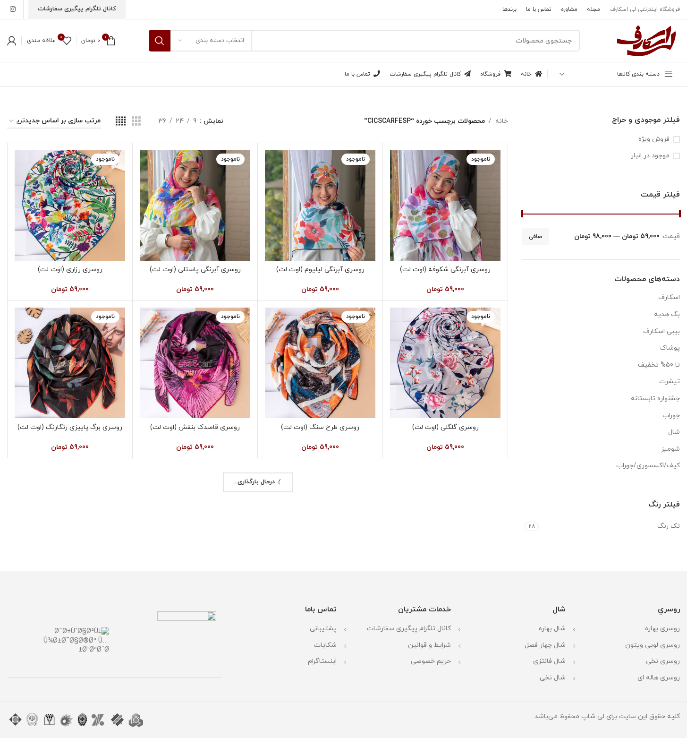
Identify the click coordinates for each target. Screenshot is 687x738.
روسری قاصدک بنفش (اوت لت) (195, 427)
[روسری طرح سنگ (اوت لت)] (320, 363)
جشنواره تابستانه (655, 398)
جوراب (671, 415)
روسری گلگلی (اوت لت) (445, 427)
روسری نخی (663, 661)
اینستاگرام (322, 661)
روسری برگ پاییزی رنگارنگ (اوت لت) (69, 427)
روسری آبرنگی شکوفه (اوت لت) (445, 269)
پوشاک (670, 347)
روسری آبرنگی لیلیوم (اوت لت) (320, 269)
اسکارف (669, 297)
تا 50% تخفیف (659, 364)
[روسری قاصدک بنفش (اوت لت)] (195, 363)
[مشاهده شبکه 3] (136, 121)
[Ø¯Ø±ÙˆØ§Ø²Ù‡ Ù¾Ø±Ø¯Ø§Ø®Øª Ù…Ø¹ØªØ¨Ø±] (61, 640)
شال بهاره (552, 628)
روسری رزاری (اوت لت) (70, 269)
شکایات (325, 645)
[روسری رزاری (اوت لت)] (70, 205)
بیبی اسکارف (661, 331)
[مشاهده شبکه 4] (121, 121)
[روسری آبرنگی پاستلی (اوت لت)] (195, 205)
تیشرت (669, 381)
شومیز (670, 449)
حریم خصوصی (431, 661)
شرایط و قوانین (429, 645)
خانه (501, 121)
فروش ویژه (654, 139)
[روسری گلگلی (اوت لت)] (445, 363)
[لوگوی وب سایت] (646, 39)
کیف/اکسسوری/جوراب (648, 465)
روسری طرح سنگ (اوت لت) (320, 427)
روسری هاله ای (658, 677)
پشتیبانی (323, 628)
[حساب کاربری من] (11, 40)
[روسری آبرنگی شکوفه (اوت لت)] (445, 205)
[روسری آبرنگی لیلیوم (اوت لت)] (320, 205)
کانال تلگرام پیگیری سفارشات (409, 628)
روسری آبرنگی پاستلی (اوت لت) (195, 269)
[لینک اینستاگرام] (12, 10)
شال (674, 432)
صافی (535, 236)
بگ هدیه (667, 314)
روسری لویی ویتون (652, 645)
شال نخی (553, 677)
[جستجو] (159, 40)
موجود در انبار (650, 155)
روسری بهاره (662, 628)
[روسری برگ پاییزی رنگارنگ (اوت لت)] (70, 363)
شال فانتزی (549, 661)
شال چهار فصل (545, 645)
